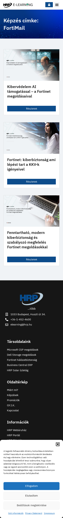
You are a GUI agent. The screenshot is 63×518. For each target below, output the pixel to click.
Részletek (31, 108)
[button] (57, 444)
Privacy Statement (33, 513)
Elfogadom (31, 486)
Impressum (49, 513)
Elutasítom (31, 495)
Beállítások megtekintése (31, 505)
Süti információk (15, 513)
